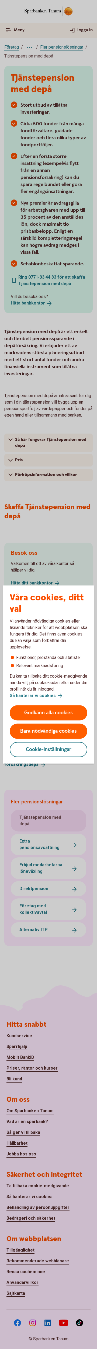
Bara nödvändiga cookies (48, 731)
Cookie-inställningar (48, 749)
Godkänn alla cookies (48, 712)
